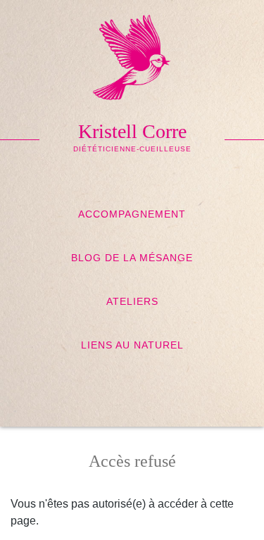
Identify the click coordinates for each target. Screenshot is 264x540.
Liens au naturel (132, 345)
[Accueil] (132, 50)
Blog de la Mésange (132, 257)
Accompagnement (132, 214)
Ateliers (132, 301)
